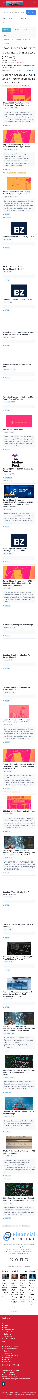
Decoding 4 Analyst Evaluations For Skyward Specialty (16, 688)
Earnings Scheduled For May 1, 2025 (18, 299)
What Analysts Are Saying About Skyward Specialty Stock (15, 268)
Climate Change (10, 791)
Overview (6, 39)
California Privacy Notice (18, 1394)
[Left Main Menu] (4, 1)
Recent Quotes (7, 18)
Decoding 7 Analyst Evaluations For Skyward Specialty (16, 893)
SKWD (10, 57)
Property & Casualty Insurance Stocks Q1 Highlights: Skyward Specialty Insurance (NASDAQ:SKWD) (19, 766)
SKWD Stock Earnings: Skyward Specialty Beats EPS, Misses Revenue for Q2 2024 (19, 1072)
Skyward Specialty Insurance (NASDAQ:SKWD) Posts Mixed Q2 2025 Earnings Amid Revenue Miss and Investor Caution (18, 503)
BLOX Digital (29, 1396)
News (12, 39)
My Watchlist (22, 18)
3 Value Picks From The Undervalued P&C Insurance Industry (19, 1152)
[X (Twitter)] (11, 1259)
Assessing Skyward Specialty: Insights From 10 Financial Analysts (18, 958)
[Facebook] (16, 1259)
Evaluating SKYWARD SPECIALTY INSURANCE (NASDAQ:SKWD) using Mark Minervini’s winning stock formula (19, 853)
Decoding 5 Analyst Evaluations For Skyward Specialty (16, 656)
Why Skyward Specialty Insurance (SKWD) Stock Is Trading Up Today (16, 146)
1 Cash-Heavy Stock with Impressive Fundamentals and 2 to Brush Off (17, 721)
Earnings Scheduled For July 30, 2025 (18, 237)
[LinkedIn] (21, 1259)
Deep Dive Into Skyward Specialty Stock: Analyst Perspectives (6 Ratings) (19, 333)
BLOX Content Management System (15, 1396)
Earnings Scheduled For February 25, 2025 (17, 366)
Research (30, 70)
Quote (8, 70)
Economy (17, 791)
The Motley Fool (8, 477)
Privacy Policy (9, 1394)
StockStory (7, 125)
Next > (27, 86)
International (26, 39)
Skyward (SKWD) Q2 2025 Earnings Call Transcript (18, 470)
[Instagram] (26, 1259)
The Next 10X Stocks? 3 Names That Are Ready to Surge (18, 1113)
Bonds (8, 217)
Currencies (18, 39)
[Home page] (14, 3)
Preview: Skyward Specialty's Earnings (19, 625)
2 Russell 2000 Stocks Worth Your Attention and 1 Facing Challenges (16, 104)
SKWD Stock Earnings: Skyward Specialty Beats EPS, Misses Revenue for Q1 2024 (19, 1199)
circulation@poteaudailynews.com (18, 1379)
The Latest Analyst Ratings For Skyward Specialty (18, 925)
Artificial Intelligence (11, 172)
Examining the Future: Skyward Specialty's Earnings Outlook (15, 550)
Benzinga (7, 247)
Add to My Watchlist (8, 67)
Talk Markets (8, 1175)
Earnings (9, 480)
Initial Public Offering (21, 172)
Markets (6, 29)
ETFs (25, 29)
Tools (5, 35)
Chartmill (7, 526)
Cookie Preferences (30, 1394)
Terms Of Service (22, 1254)
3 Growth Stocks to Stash (13, 429)
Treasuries (6, 43)
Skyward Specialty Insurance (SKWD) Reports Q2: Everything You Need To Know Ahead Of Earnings (17, 583)
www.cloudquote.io (19, 1247)
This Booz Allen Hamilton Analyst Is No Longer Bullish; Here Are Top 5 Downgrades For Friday (18, 994)
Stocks (17, 29)
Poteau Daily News (14, 1392)
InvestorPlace (8, 1092)
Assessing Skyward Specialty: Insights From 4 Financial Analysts (18, 398)
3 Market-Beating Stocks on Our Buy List (19, 811)
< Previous (6, 86)
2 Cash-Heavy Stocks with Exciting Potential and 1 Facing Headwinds (16, 193)
